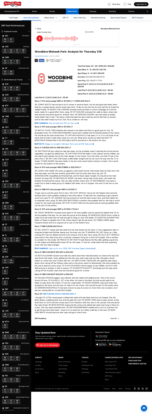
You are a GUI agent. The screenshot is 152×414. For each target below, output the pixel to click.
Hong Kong (39, 369)
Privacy (128, 389)
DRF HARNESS (41, 123)
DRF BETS (39, 144)
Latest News (62, 369)
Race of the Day (64, 362)
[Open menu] (147, 11)
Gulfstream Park (87, 365)
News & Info (72, 11)
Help (113, 389)
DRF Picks (108, 376)
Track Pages (63, 365)
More (37, 372)
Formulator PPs (110, 365)
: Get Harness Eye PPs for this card (63, 123)
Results (52, 11)
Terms (120, 389)
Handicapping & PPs (11, 11)
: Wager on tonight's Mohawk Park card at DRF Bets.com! (68, 144)
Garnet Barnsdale (41, 56)
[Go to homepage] (12, 4)
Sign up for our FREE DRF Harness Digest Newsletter (72, 248)
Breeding (112, 11)
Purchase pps (134, 361)
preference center (137, 364)
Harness (131, 11)
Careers (106, 389)
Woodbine (85, 372)
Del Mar (38, 365)
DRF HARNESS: (42, 248)
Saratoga (93, 11)
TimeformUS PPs (111, 369)
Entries (34, 11)
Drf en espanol (135, 357)
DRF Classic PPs (111, 362)
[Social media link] (134, 388)
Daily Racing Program (113, 372)
